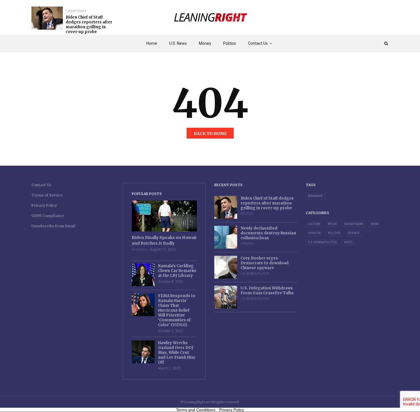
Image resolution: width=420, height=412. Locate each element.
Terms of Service (47, 195)
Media (332, 224)
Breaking (315, 196)
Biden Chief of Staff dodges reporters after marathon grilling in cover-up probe (89, 24)
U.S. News (178, 43)
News (375, 224)
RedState (139, 249)
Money (205, 43)
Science (354, 233)
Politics (229, 43)
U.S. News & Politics (255, 273)
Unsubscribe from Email (53, 226)
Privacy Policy (44, 205)
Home (151, 43)
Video (348, 242)
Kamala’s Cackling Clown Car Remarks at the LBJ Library (177, 270)
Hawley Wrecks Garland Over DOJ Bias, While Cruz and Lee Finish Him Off (176, 352)
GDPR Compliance (47, 216)
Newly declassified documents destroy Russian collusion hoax (268, 233)
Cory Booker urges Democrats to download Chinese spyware (265, 263)
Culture (314, 224)
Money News (353, 224)
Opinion (247, 243)
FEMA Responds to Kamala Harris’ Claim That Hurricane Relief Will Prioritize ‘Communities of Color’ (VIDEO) (176, 310)
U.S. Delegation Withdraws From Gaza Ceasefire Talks (267, 290)
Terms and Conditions (195, 409)
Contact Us (258, 43)
